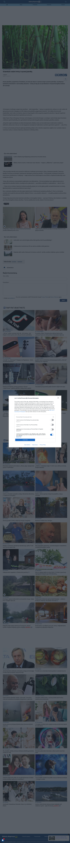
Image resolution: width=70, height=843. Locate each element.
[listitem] (35, 417)
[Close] (58, 398)
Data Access (35, 444)
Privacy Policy (43, 444)
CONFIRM (25, 439)
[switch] (52, 420)
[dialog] (35, 421)
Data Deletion (27, 444)
